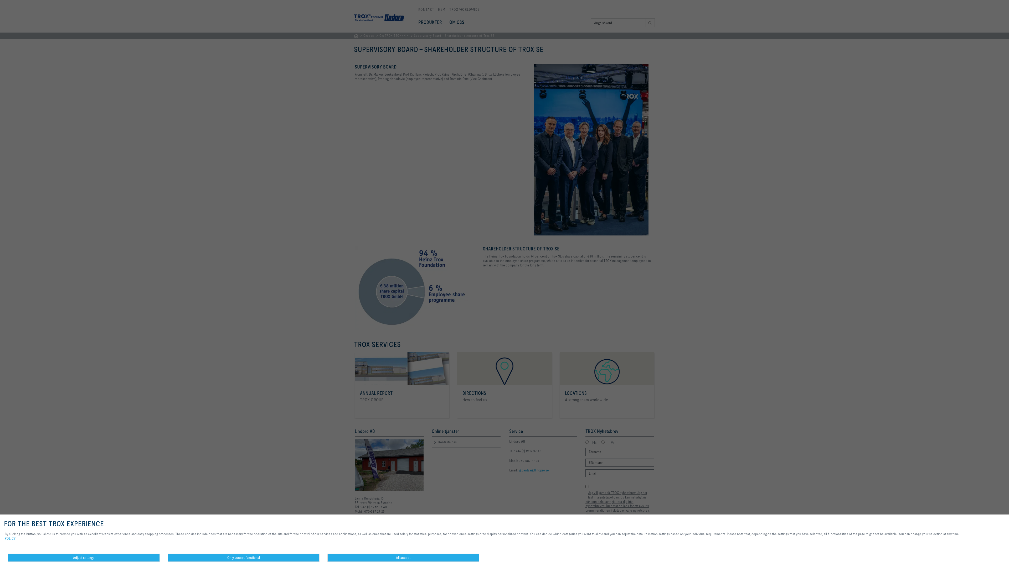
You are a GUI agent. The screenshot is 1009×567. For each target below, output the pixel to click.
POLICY (10, 538)
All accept (403, 557)
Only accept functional (243, 557)
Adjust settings (83, 557)
